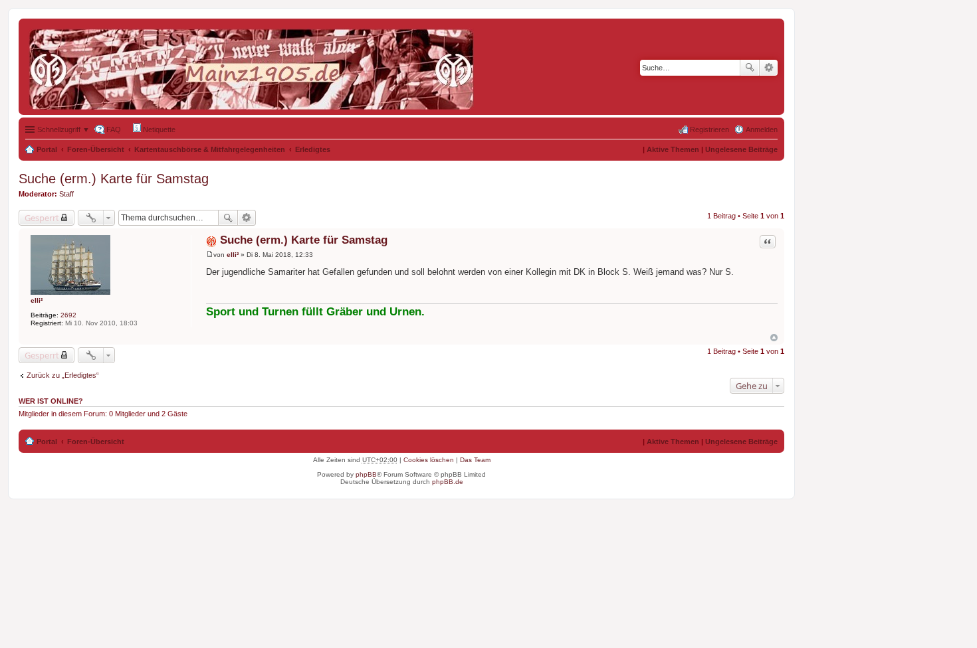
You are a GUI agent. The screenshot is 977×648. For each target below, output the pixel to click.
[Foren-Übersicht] (254, 67)
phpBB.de (447, 481)
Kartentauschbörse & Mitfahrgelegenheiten (209, 149)
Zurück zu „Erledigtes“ (63, 375)
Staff (66, 194)
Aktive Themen (673, 149)
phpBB (366, 474)
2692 (68, 315)
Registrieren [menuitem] (709, 129)
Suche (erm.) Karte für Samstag (114, 178)
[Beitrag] (209, 254)
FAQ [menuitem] (113, 129)
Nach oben (774, 337)
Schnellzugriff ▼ (63, 129)
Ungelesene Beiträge (741, 149)
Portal (47, 149)
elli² (37, 300)
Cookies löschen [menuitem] (428, 459)
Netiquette (158, 129)
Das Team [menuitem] (475, 459)
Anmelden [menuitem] (762, 129)
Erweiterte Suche (769, 68)
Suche (750, 68)
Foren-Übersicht (95, 149)
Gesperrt (42, 218)
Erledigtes (312, 149)
